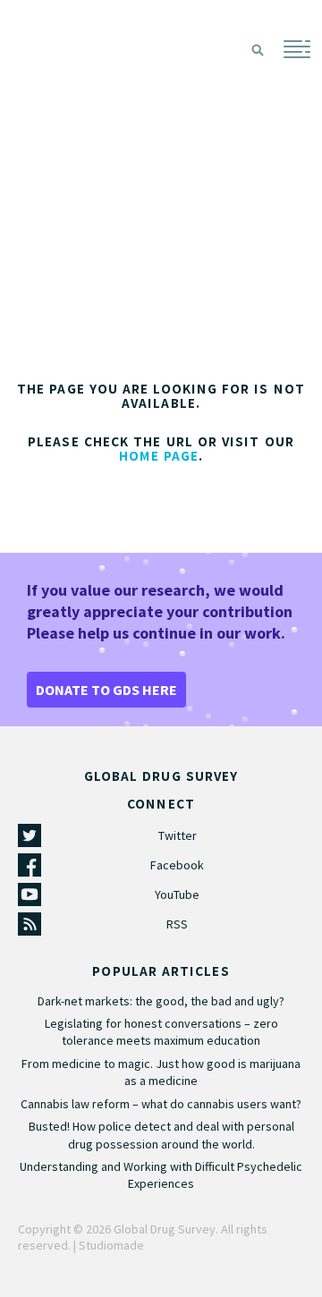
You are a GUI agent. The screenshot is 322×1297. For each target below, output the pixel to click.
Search (257, 50)
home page (159, 456)
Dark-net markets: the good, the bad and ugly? (161, 1001)
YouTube (177, 894)
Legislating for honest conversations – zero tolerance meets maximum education (161, 1031)
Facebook (177, 865)
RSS (177, 924)
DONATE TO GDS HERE (106, 690)
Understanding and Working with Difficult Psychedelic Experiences (161, 1174)
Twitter (177, 835)
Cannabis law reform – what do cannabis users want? (161, 1104)
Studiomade (111, 1245)
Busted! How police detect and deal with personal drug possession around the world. (161, 1134)
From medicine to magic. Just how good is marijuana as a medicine (161, 1072)
